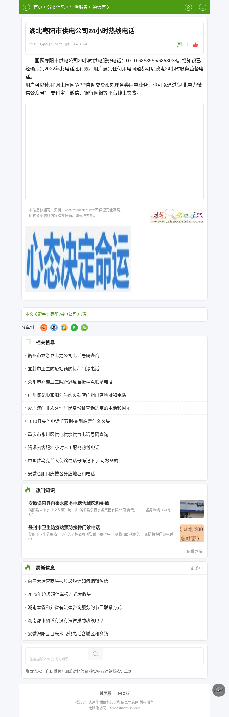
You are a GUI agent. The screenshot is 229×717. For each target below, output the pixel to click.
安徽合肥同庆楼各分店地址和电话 (61, 473)
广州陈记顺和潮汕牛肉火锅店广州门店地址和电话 (77, 395)
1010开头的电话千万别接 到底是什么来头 (69, 421)
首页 (37, 7)
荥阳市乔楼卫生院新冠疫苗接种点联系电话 (70, 382)
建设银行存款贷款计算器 (110, 671)
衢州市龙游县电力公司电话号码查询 (63, 355)
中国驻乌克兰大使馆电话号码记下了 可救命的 (73, 460)
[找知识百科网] (188, 7)
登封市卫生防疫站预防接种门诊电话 (63, 368)
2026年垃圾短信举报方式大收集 (59, 594)
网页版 (124, 693)
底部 (219, 690)
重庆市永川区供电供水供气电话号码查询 (68, 434)
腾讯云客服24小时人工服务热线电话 (64, 447)
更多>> (197, 568)
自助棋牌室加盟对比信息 (67, 671)
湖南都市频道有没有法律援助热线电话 (66, 620)
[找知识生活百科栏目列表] (203, 7)
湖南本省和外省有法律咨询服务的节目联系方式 (75, 607)
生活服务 (79, 7)
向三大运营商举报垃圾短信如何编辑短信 (68, 581)
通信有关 (101, 7)
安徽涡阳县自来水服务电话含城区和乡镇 (68, 633)
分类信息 (56, 7)
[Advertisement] (114, 155)
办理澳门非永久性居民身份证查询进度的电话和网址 (79, 408)
